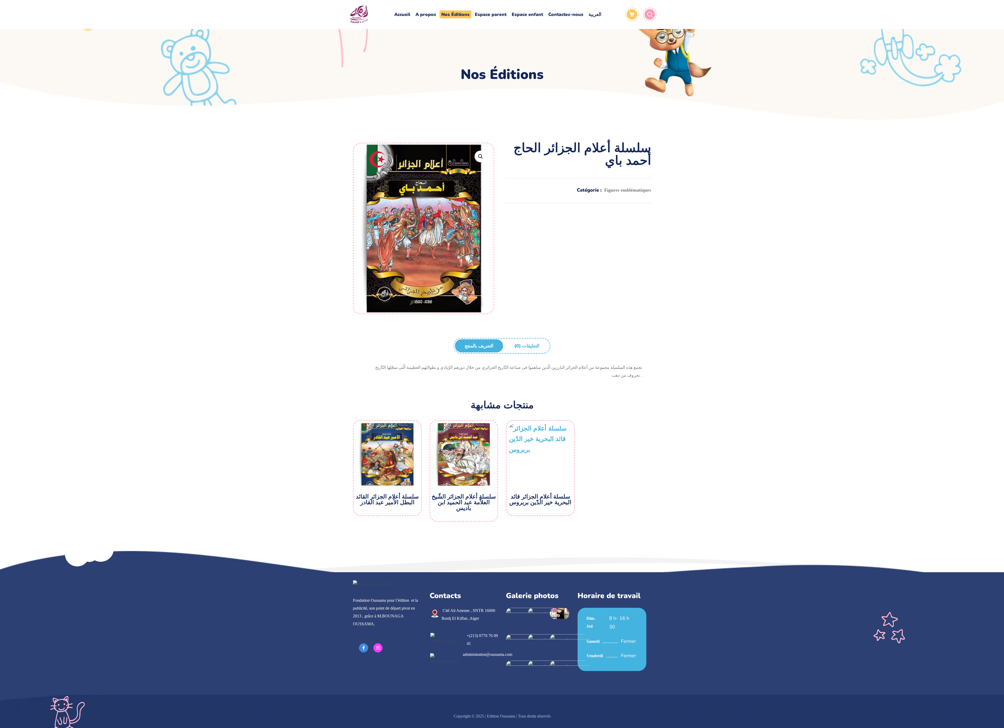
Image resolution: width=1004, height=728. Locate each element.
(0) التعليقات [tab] (526, 346)
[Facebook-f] (363, 647)
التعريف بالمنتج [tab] (479, 346)
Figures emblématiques (627, 190)
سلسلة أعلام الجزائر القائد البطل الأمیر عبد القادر (387, 499)
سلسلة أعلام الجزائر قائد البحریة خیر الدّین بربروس (540, 499)
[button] (480, 156)
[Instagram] (378, 647)
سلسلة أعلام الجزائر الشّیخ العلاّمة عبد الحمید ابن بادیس (464, 502)
